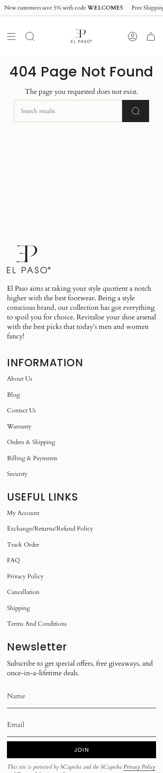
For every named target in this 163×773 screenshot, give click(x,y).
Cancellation (23, 592)
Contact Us (21, 410)
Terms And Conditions (37, 624)
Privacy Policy (25, 576)
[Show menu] (11, 36)
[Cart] (151, 36)
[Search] (135, 111)
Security (17, 474)
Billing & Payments (32, 458)
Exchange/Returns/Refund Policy (50, 528)
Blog (13, 395)
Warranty (19, 426)
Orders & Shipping (31, 442)
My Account (23, 513)
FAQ (13, 560)
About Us (19, 379)
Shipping (18, 608)
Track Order (23, 545)
